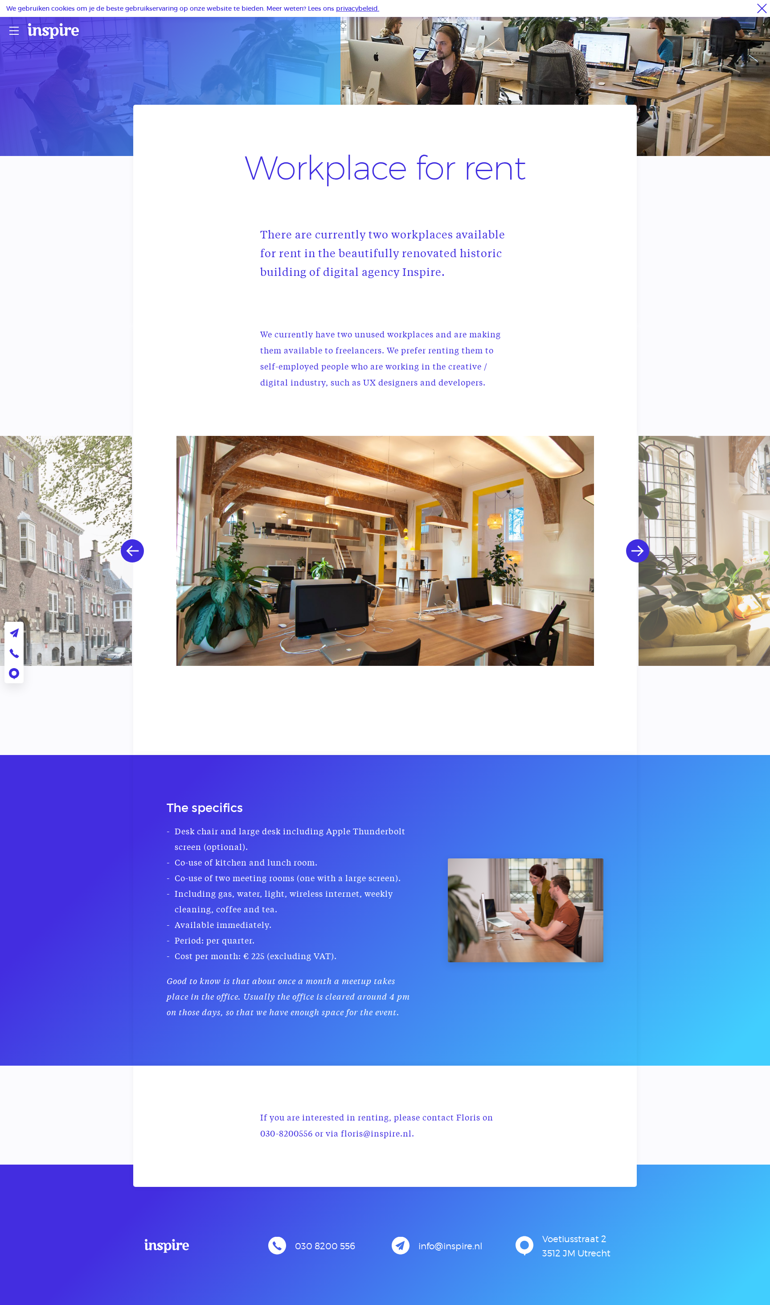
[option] (385, 551)
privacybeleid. (357, 8)
